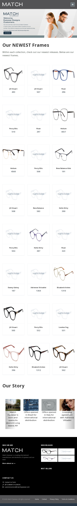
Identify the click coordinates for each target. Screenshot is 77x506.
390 (63, 211)
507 (38, 92)
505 (13, 330)
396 (13, 370)
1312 (38, 370)
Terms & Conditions (68, 499)
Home (37, 499)
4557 (63, 131)
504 (13, 251)
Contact (44, 499)
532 (38, 330)
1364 (38, 290)
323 (63, 251)
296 (63, 92)
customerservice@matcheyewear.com (17, 487)
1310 (63, 290)
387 (38, 251)
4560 (13, 171)
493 (13, 92)
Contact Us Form (10, 482)
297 (38, 131)
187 (13, 290)
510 (13, 131)
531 (63, 330)
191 (63, 171)
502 (63, 370)
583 (38, 211)
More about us (7, 463)
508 (38, 171)
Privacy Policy (54, 499)
